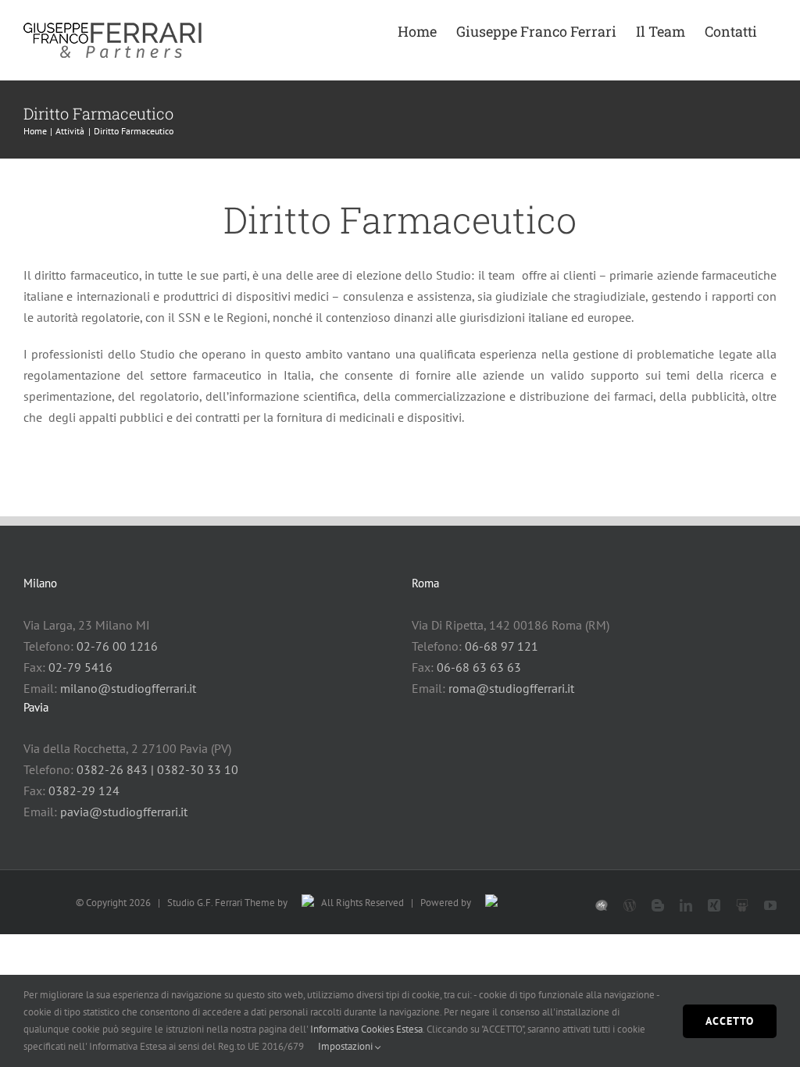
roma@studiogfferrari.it (511, 688)
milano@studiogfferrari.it (128, 688)
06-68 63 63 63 (479, 667)
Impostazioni (346, 1046)
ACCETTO (729, 1021)
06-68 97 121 (501, 646)
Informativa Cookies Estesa (366, 1029)
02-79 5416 (80, 667)
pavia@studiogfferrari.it (124, 811)
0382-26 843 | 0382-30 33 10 (157, 769)
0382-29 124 (84, 790)
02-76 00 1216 (117, 646)
